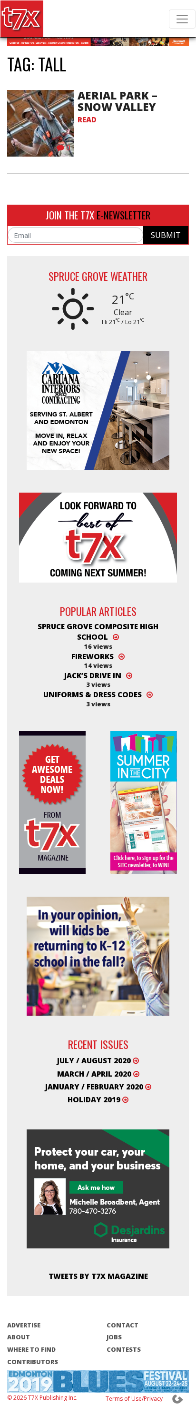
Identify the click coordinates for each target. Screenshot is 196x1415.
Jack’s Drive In (92, 675)
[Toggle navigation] (182, 19)
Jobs (114, 1337)
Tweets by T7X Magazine (98, 1276)
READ (87, 119)
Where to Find (31, 1349)
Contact (122, 1325)
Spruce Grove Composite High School (98, 632)
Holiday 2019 (95, 1099)
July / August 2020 (95, 1060)
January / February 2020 (95, 1086)
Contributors (32, 1361)
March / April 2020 (95, 1074)
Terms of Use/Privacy (134, 1399)
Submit (166, 235)
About (18, 1337)
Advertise (23, 1325)
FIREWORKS (92, 656)
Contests (124, 1349)
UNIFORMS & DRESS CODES (92, 694)
